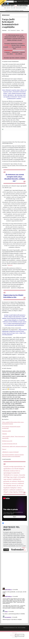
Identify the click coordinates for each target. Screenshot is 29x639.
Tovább (6, 549)
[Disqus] (14, 569)
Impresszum (14, 632)
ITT (11, 52)
